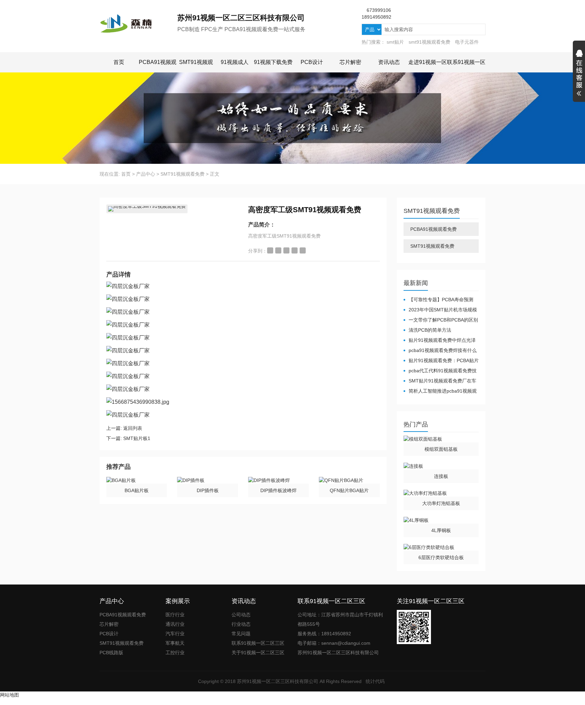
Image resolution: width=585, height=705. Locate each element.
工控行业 (175, 652)
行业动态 (241, 624)
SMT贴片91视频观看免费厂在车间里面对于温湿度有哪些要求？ (440, 381)
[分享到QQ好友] (286, 250)
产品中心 (145, 174)
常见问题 (241, 633)
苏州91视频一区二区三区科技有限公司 (277, 681)
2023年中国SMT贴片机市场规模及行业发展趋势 (440, 310)
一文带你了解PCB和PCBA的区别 (443, 320)
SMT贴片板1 (136, 438)
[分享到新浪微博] (270, 250)
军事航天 (175, 643)
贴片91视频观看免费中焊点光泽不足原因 (440, 340)
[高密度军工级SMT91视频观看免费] (147, 209)
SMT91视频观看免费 (182, 174)
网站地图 (9, 695)
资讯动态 (389, 62)
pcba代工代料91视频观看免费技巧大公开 (440, 371)
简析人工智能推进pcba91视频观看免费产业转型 (440, 391)
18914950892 (376, 17)
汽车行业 (175, 633)
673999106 (379, 10)
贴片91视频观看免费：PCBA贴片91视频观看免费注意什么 (441, 361)
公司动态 (241, 614)
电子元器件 (467, 42)
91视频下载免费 (273, 62)
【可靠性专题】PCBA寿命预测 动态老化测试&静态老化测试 (438, 300)
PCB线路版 (111, 652)
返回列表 (132, 428)
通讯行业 (175, 624)
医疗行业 (175, 614)
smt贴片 (395, 42)
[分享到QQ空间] (278, 250)
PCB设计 (312, 62)
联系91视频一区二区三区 (258, 643)
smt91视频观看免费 (429, 42)
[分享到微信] (294, 250)
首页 (118, 62)
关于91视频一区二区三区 (258, 652)
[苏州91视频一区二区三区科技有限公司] (138, 24)
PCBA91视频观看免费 (433, 229)
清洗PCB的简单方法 (430, 330)
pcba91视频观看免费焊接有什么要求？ (440, 351)
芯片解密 (350, 62)
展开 (579, 73)
